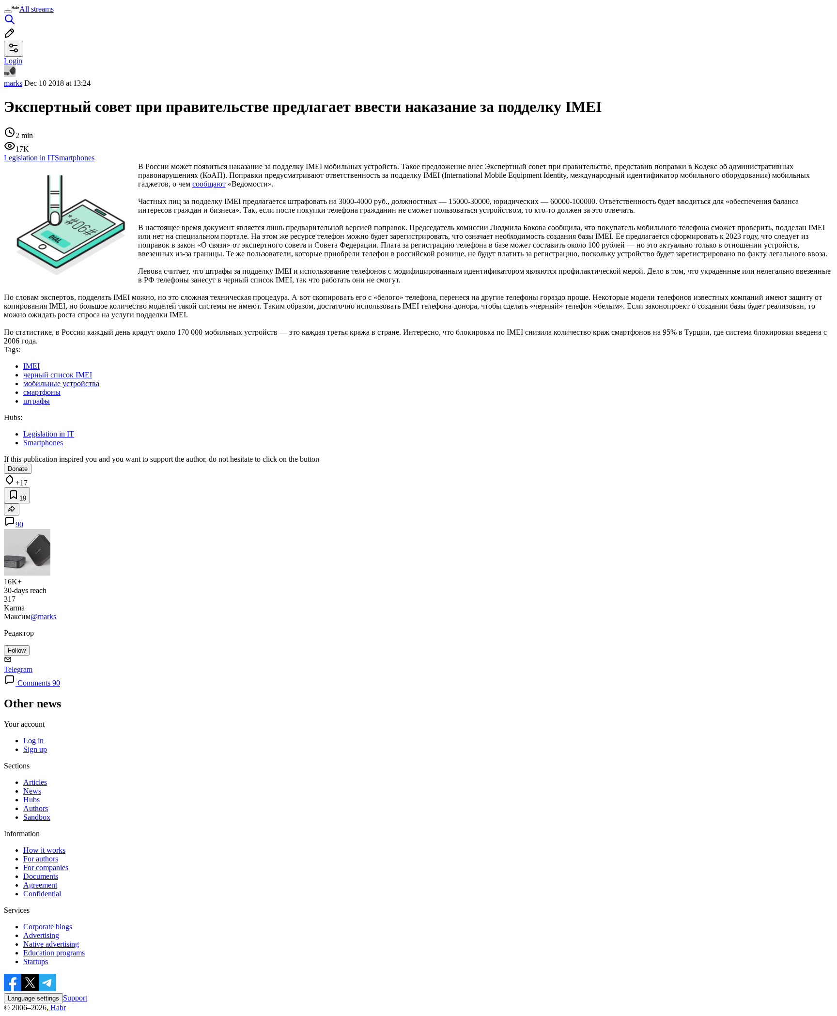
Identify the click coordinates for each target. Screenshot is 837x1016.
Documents (40, 876)
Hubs (31, 800)
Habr (57, 1007)
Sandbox (36, 817)
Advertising (41, 935)
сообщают (209, 184)
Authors (35, 808)
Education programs (54, 953)
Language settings (33, 998)
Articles (35, 782)
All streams (36, 9)
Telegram (18, 669)
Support (75, 998)
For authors (40, 859)
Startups (35, 961)
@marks (43, 616)
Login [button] (13, 61)
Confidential (42, 894)
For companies (45, 867)
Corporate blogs (47, 926)
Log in (33, 740)
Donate (18, 468)
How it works (44, 850)
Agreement (40, 885)
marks (13, 83)
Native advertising (51, 944)
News (32, 791)
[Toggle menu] (8, 11)
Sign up (35, 749)
